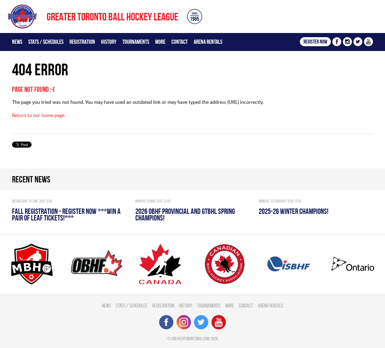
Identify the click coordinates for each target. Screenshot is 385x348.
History (108, 41)
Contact (179, 41)
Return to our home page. (39, 115)
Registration (82, 41)
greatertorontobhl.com (190, 338)
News (17, 41)
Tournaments (135, 41)
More (160, 41)
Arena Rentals (208, 41)
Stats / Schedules (45, 41)
